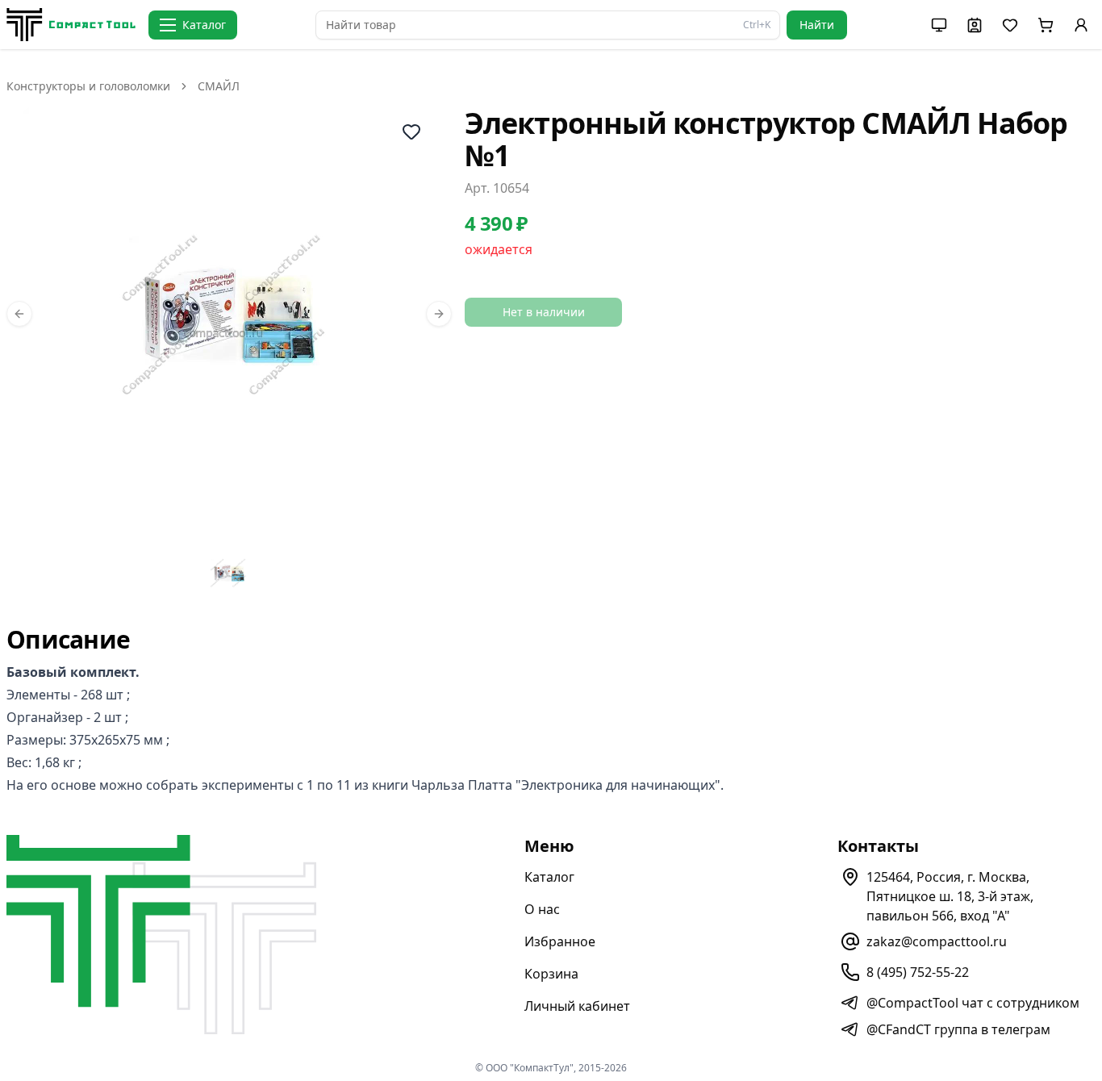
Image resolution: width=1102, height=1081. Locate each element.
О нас (542, 909)
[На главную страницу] (71, 24)
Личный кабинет (577, 1006)
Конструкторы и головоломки (88, 86)
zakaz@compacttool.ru (936, 941)
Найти (816, 24)
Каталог (549, 877)
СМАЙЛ (219, 86)
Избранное (559, 941)
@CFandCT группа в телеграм (958, 1029)
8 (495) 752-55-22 (917, 972)
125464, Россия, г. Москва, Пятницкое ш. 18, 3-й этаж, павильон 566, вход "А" (949, 896)
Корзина (551, 974)
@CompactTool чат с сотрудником (972, 1003)
